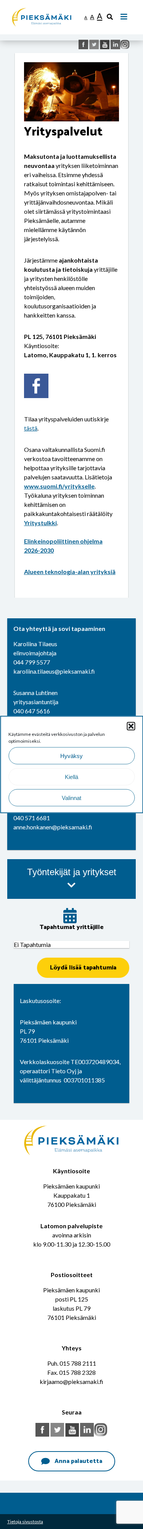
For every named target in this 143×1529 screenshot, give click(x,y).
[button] (131, 726)
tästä (30, 428)
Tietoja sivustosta (25, 1521)
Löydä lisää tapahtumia (83, 968)
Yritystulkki (40, 522)
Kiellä (71, 776)
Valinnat (71, 797)
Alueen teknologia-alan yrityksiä (70, 571)
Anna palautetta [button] (78, 1461)
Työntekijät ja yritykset (71, 872)
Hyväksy (71, 755)
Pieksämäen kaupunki (40, 3)
